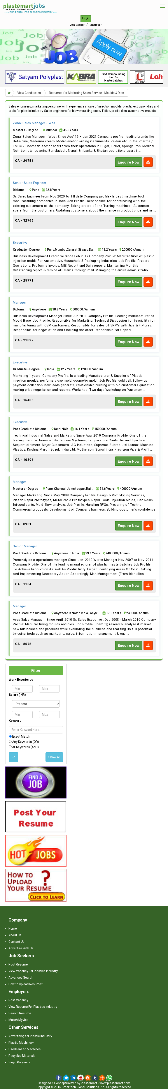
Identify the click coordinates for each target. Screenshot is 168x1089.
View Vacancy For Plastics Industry (33, 971)
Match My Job (18, 1020)
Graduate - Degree (26, 249)
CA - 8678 (23, 644)
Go (13, 757)
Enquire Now (129, 162)
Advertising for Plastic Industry (30, 1036)
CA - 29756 (24, 161)
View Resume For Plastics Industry (33, 1006)
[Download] (148, 162)
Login (85, 18)
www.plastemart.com (115, 1083)
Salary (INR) (17, 694)
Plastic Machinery (21, 1042)
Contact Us (16, 941)
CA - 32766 (24, 220)
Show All (54, 757)
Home (13, 928)
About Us (15, 935)
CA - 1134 (23, 584)
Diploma (18, 190)
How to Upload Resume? (26, 984)
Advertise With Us (21, 948)
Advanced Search (21, 977)
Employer (96, 24)
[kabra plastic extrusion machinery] (81, 77)
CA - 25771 (24, 280)
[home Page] (24, 5)
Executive (20, 243)
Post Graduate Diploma (30, 429)
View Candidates (29, 93)
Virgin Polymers (19, 1062)
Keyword (15, 720)
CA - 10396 (24, 460)
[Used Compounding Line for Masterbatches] (113, 77)
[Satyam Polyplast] (34, 77)
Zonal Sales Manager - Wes (34, 123)
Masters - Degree (25, 130)
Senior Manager (25, 546)
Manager (19, 303)
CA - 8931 (23, 524)
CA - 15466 (24, 400)
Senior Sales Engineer (29, 183)
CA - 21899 (24, 340)
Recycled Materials (22, 1055)
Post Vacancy (18, 1000)
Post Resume (18, 964)
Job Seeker (77, 24)
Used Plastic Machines (25, 1049)
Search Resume (20, 1013)
